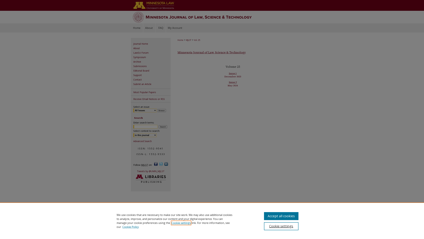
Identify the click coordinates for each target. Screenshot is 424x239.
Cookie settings (181, 223)
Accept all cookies (281, 216)
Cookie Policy (130, 227)
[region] (212, 220)
